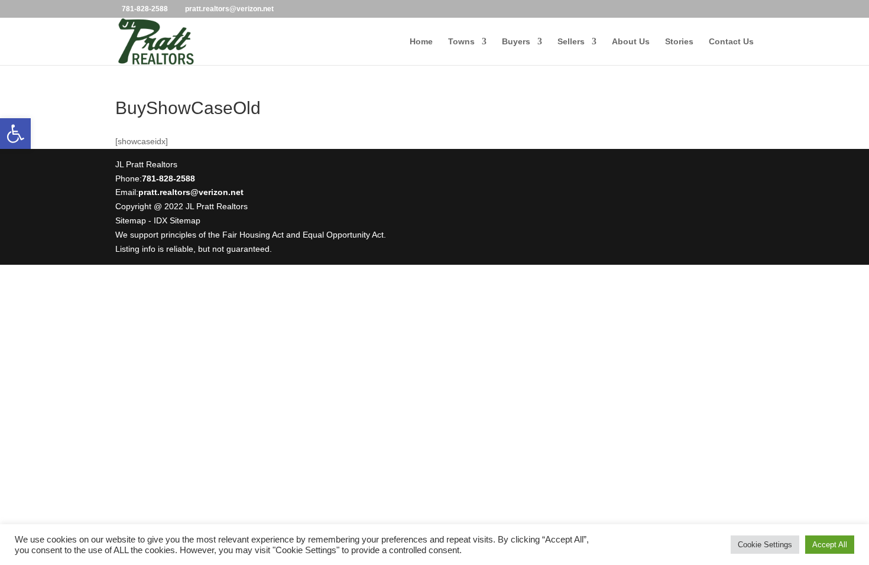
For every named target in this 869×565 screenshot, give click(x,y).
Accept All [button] (829, 544)
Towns (461, 41)
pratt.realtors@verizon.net (191, 192)
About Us (631, 41)
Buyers (516, 41)
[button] (15, 133)
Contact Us (731, 41)
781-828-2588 (145, 9)
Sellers (571, 41)
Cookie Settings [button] (765, 544)
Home (421, 41)
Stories (679, 41)
